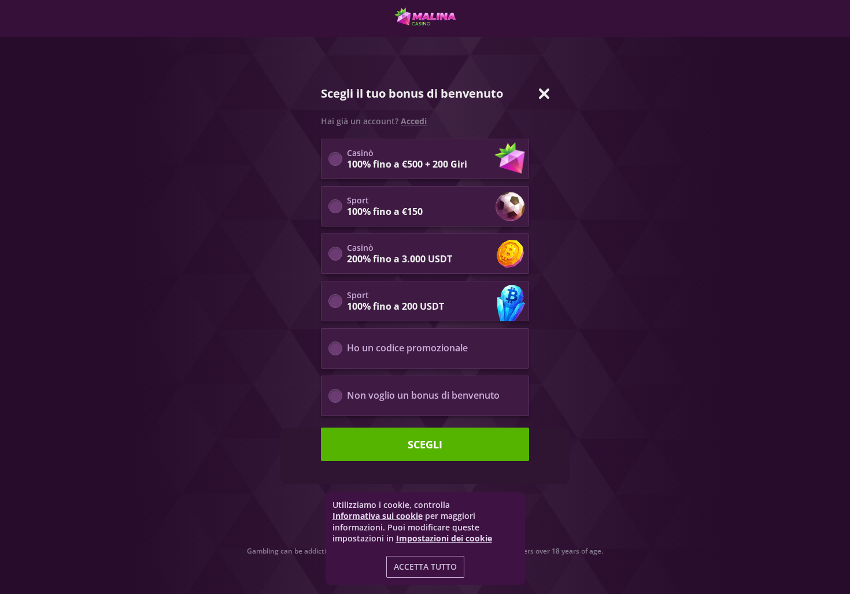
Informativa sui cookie (377, 515)
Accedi (414, 121)
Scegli (425, 444)
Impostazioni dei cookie (444, 538)
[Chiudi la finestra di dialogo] (544, 93)
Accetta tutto (425, 566)
